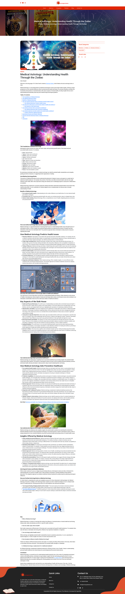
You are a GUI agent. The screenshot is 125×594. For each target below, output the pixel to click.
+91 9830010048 (84, 581)
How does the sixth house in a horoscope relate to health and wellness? (38, 104)
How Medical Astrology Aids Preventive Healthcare (36, 109)
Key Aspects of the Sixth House (31, 106)
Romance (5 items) (95, 47)
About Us (51, 580)
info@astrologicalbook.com (86, 584)
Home (44, 8)
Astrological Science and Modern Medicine (32, 114)
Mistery (86, 47)
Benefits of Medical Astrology (29, 100)
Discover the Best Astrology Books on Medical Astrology (35, 115)
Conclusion (24, 118)
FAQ (23, 117)
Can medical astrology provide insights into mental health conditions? (38, 111)
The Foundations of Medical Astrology (31, 97)
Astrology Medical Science (29, 489)
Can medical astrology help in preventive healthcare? (34, 107)
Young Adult (81, 50)
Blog (73, 8)
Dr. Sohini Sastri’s (58, 557)
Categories (58, 8)
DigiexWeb (78, 591)
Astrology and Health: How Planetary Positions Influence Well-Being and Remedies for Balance (47, 402)
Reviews (66, 8)
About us (51, 8)
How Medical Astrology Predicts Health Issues (35, 103)
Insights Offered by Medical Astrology (33, 112)
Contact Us (79, 8)
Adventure (81, 47)
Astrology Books (50, 83)
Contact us (51, 587)
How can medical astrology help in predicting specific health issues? (38, 101)
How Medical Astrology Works (29, 98)
